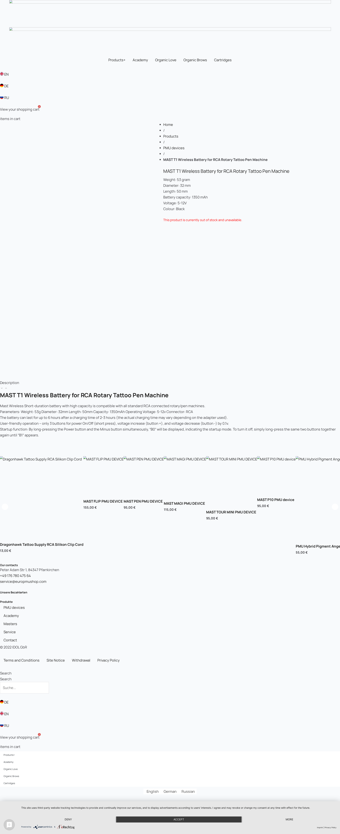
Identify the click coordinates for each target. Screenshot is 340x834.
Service (10, 632)
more (289, 819)
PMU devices (174, 148)
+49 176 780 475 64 (15, 575)
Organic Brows (195, 60)
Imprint (320, 827)
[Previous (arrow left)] (6, 398)
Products (170, 136)
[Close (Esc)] (336, 4)
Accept (179, 819)
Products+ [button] (117, 60)
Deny (68, 819)
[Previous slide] (5, 507)
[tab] (170, 385)
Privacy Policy (108, 660)
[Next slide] (335, 507)
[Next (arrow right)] (334, 398)
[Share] (328, 4)
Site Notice (56, 660)
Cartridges (223, 60)
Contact (10, 640)
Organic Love (165, 60)
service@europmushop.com (23, 581)
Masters (10, 623)
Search (6, 673)
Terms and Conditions (21, 660)
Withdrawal (81, 660)
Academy (140, 60)
